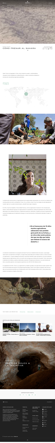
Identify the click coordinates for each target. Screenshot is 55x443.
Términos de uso (35, 418)
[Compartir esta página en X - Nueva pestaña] (26, 395)
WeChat (45, 424)
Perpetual (25, 410)
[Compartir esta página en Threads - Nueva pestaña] (20, 395)
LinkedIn (45, 416)
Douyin (45, 426)
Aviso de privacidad (35, 419)
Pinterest (45, 420)
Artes (26, 420)
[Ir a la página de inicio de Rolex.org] (27, 2)
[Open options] (27, 173)
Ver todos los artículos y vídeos (35, 411)
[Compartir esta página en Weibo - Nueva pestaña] (35, 395)
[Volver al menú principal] (3, 5)
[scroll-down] (27, 49)
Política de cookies (35, 421)
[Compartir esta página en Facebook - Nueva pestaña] (23, 395)
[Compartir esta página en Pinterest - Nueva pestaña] (32, 395)
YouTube (45, 409)
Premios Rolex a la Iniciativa (26, 428)
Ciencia (25, 417)
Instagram (45, 411)
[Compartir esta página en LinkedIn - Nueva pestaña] (29, 395)
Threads (45, 413)
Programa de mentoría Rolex (25, 431)
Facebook (45, 414)
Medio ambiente (25, 414)
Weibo (45, 422)
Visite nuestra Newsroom (34, 429)
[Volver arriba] (27, 440)
